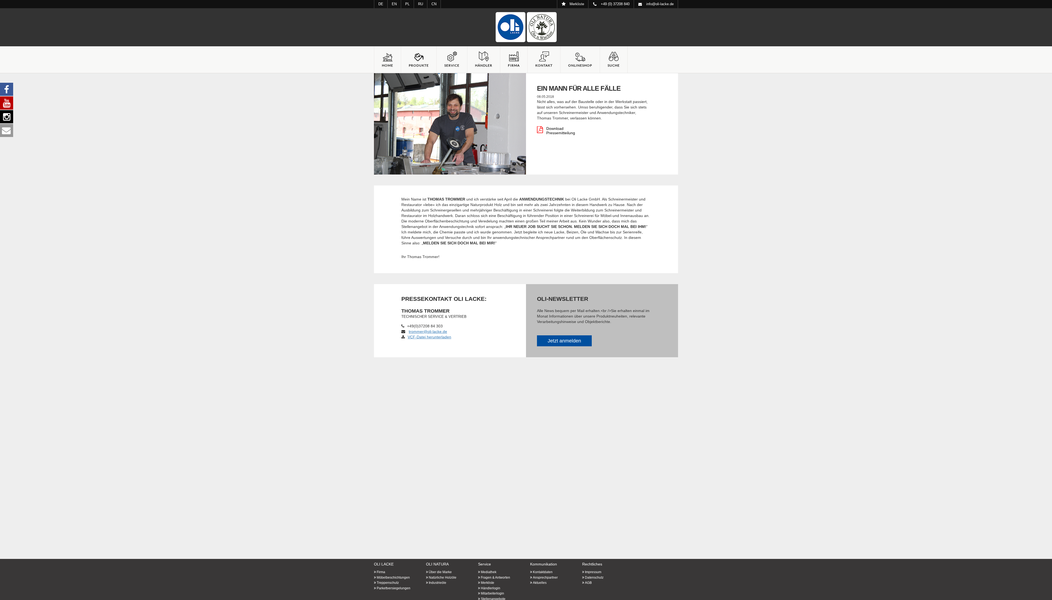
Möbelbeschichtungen (393, 577)
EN (394, 4)
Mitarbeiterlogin (492, 593)
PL (407, 4)
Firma (514, 65)
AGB (588, 583)
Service (451, 65)
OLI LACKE (384, 564)
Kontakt (544, 65)
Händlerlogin (490, 588)
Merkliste (487, 583)
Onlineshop (580, 65)
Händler (483, 65)
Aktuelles (540, 583)
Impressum (593, 572)
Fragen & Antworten (495, 577)
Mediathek (488, 572)
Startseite (526, 27)
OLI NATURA (437, 564)
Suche (614, 65)
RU (420, 4)
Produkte (419, 65)
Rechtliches (592, 564)
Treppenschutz (388, 583)
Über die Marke (440, 572)
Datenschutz (594, 577)
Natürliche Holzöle (442, 577)
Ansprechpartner (545, 577)
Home (387, 65)
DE (380, 4)
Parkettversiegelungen (393, 588)
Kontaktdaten (543, 572)
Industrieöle (437, 583)
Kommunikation (543, 564)
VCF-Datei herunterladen (429, 337)
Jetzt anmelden (564, 341)
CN (433, 4)
